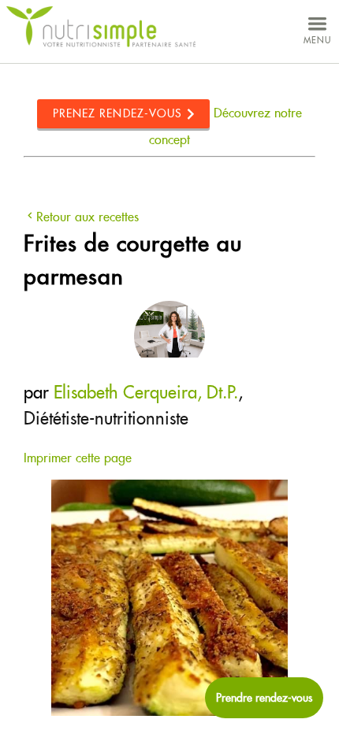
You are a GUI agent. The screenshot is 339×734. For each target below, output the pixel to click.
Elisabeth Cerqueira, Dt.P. (146, 392)
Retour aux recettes (87, 217)
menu (317, 40)
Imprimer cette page (78, 458)
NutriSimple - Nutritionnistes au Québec (101, 27)
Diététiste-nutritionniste (106, 418)
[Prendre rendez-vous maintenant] (264, 697)
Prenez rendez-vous (118, 113)
